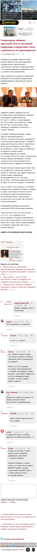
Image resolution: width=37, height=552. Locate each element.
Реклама (18, 37)
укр (30, 22)
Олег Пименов (12, 392)
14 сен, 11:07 (18, 432)
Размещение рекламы (21, 543)
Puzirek (13, 336)
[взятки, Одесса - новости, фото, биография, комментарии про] (3, 241)
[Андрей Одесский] (6, 304)
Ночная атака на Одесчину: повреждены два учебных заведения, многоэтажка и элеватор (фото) (10, 16)
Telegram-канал (19, 546)
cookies (21, 550)
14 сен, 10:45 (20, 352)
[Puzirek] (4, 336)
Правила (4, 502)
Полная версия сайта (6, 543)
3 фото (17, 247)
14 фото (19, 260)
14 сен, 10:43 (23, 336)
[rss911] (2, 432)
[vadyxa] (2, 322)
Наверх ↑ (13, 502)
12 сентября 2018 (8, 54)
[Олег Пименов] (2, 392)
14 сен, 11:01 (24, 413)
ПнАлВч (13, 413)
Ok (28, 550)
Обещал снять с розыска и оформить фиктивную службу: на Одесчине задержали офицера (18, 287)
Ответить (17, 316)
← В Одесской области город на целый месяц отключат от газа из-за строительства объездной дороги (18, 516)
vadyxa (9, 322)
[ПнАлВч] (4, 413)
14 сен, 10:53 (28, 392)
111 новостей (12, 260)
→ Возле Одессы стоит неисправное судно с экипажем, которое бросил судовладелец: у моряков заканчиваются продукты (18, 526)
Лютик (10, 352)
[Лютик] (3, 352)
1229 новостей (10, 247)
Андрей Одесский (21, 303)
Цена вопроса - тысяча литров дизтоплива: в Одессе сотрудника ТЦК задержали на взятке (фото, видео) (16, 279)
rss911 (8, 432)
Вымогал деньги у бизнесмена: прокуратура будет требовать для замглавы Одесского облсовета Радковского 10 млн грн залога (18, 270)
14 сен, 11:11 (20, 448)
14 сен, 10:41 (19, 322)
